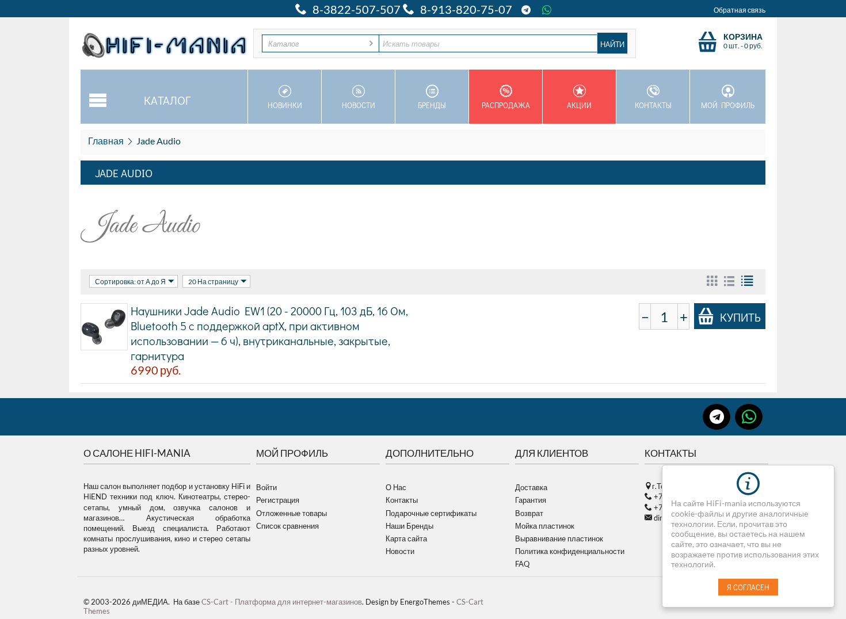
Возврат (529, 513)
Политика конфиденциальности (569, 551)
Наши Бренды (409, 525)
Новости (358, 105)
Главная (106, 140)
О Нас (396, 487)
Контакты (653, 105)
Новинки (285, 105)
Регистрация (277, 500)
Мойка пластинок (544, 525)
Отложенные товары (291, 513)
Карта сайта (406, 538)
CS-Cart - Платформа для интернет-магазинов (281, 601)
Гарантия (530, 500)
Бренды (432, 105)
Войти (266, 487)
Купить (740, 317)
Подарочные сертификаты (431, 513)
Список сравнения (287, 525)
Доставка (531, 487)
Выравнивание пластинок (559, 538)
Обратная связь (739, 10)
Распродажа (506, 105)
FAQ (522, 563)
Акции (579, 105)
